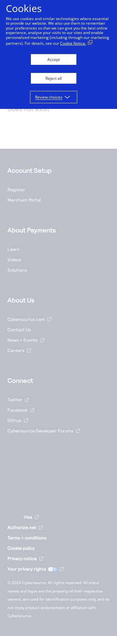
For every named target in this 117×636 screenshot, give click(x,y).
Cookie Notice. (73, 43)
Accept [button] (53, 59)
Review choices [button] (48, 97)
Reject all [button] (54, 78)
